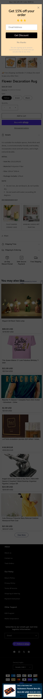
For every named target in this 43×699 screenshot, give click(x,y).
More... (23, 695)
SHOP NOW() (34, 696)
